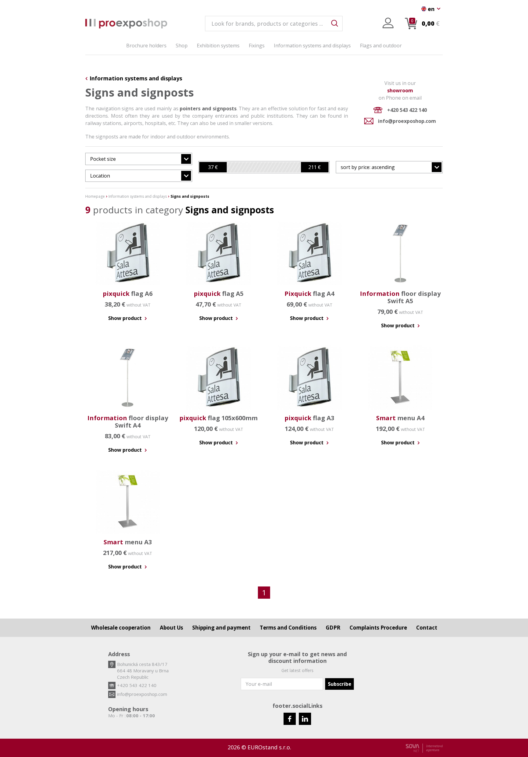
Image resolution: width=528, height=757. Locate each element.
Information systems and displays (312, 45)
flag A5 (219, 293)
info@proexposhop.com (407, 121)
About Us (171, 627)
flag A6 (127, 293)
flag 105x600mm (218, 418)
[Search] (334, 23)
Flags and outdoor (381, 45)
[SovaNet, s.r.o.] (424, 748)
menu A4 (400, 418)
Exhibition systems (218, 45)
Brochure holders (146, 45)
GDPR (333, 627)
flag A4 (309, 293)
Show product (125, 318)
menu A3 (128, 542)
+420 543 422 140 (407, 110)
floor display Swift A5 (400, 297)
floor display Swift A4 (127, 421)
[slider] (213, 167)
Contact (426, 627)
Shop (182, 45)
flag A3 (309, 418)
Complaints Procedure (378, 627)
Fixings (257, 45)
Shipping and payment (221, 627)
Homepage (95, 196)
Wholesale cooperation (121, 627)
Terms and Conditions (288, 627)
